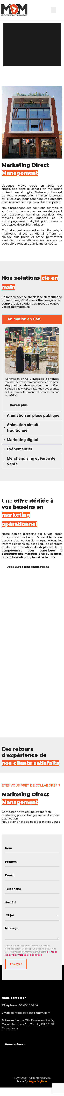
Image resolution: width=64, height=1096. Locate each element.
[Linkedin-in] (23, 1054)
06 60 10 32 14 (20, 1005)
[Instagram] (14, 1054)
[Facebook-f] (6, 1054)
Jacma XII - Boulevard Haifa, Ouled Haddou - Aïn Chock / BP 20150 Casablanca (28, 1024)
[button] (53, 10)
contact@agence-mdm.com (26, 1012)
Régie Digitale (38, 1081)
